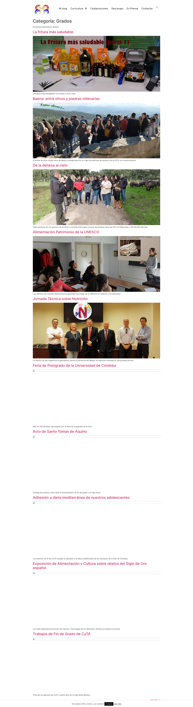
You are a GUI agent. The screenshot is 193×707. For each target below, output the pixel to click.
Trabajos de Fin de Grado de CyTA (61, 634)
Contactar (147, 8)
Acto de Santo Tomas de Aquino (60, 431)
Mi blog (63, 8)
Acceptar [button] (109, 704)
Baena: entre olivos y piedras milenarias (66, 98)
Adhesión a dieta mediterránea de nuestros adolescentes (81, 497)
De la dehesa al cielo (50, 165)
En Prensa (132, 8)
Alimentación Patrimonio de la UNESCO (66, 232)
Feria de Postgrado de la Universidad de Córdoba (74, 365)
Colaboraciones (99, 8)
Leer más (117, 704)
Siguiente (155, 700)
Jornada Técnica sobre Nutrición (60, 299)
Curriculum (76, 8)
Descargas (117, 8)
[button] (157, 8)
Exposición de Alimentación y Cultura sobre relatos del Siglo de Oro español (90, 565)
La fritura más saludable (53, 32)
